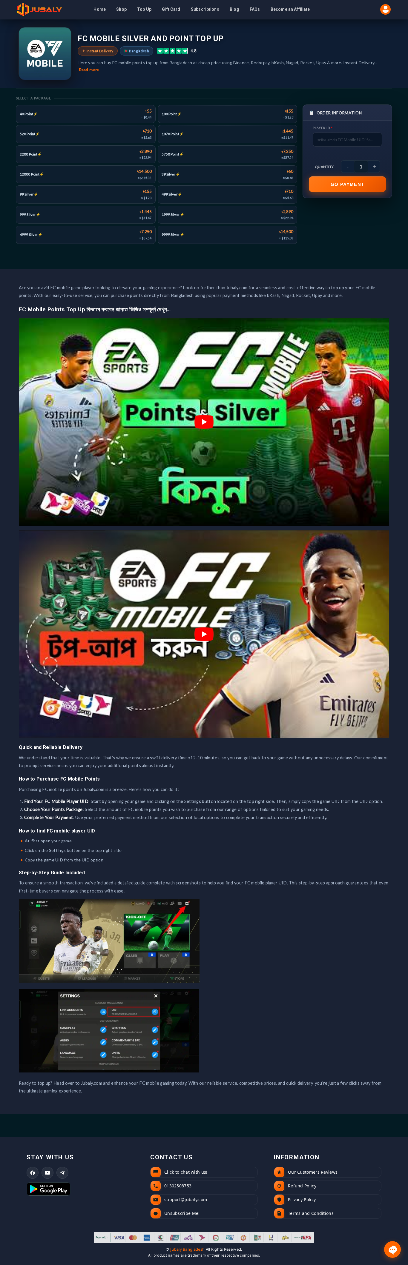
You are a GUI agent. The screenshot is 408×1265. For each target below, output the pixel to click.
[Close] (267, 562)
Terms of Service (245, 700)
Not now (204, 676)
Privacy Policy (211, 700)
